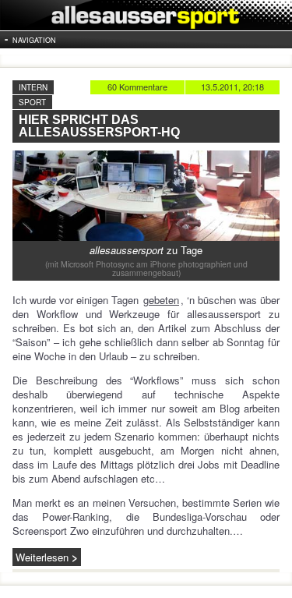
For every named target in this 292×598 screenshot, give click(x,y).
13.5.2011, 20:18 (232, 86)
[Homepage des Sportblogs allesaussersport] (146, 15)
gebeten (161, 299)
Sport (32, 102)
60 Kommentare (137, 86)
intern (33, 87)
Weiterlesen (42, 557)
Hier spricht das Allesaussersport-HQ (99, 126)
